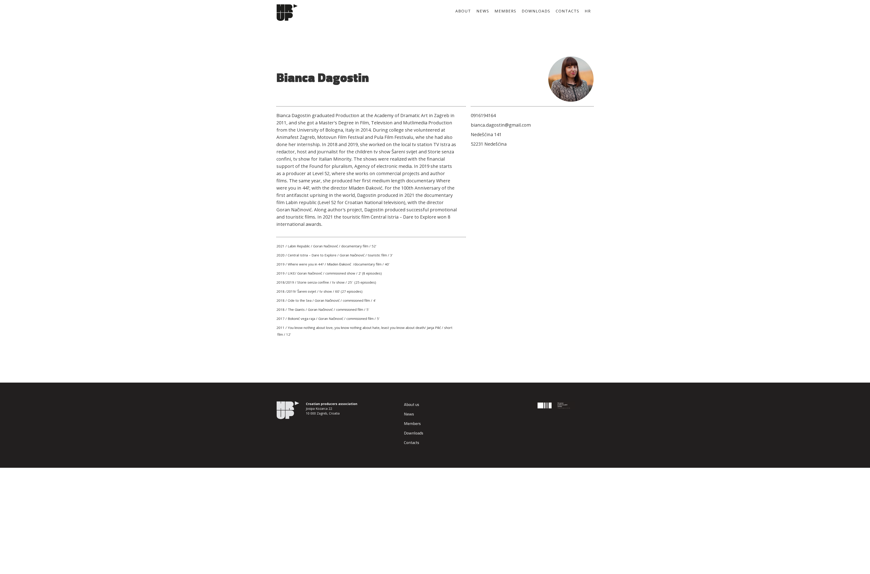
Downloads (413, 433)
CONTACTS (567, 11)
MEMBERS (505, 11)
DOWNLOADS (536, 11)
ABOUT (463, 11)
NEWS (482, 11)
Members (412, 423)
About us (411, 404)
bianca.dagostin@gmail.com (501, 125)
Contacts (411, 442)
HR (588, 11)
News (409, 414)
